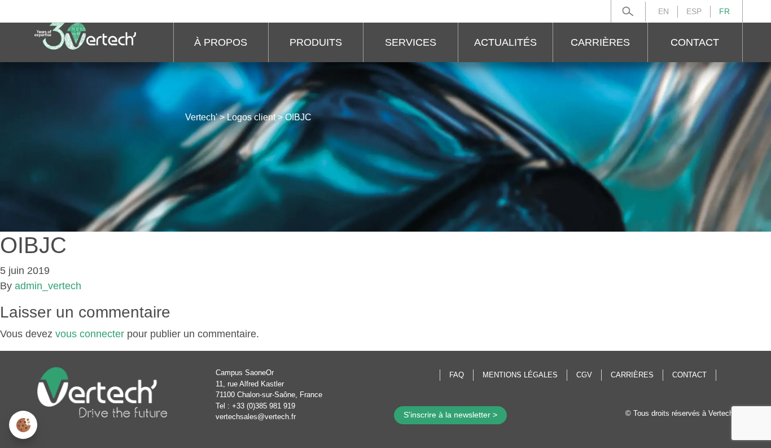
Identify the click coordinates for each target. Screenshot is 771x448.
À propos (220, 42)
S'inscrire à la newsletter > (450, 414)
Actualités (505, 42)
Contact (695, 42)
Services (410, 42)
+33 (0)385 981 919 (263, 406)
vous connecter (89, 334)
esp (694, 11)
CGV (584, 375)
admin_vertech (48, 286)
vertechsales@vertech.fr (256, 416)
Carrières (600, 42)
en (663, 11)
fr (724, 11)
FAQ (456, 375)
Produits (316, 42)
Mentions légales (520, 375)
